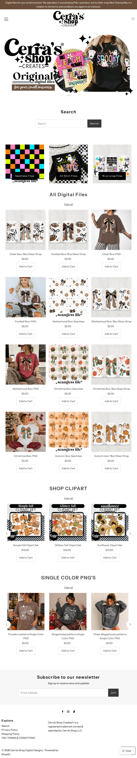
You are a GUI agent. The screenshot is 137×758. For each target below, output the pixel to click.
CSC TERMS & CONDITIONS (18, 737)
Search (6, 725)
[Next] (130, 533)
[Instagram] (68, 712)
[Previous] (7, 533)
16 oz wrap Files (112, 175)
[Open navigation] (6, 19)
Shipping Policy (11, 733)
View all (68, 204)
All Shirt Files (68, 175)
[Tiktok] (74, 712)
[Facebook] (62, 712)
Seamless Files (24, 175)
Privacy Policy (10, 729)
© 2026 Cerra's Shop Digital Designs (22, 750)
